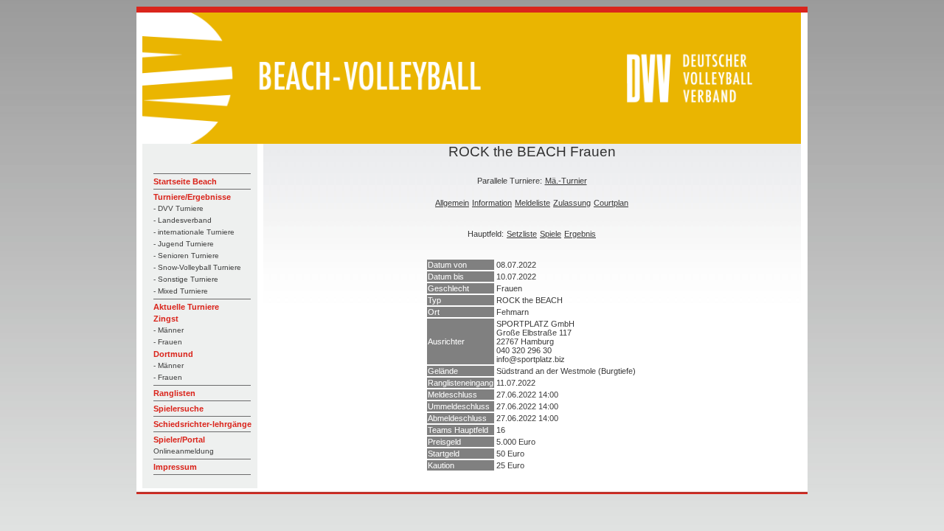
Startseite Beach (185, 181)
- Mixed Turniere (180, 291)
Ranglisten (174, 393)
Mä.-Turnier (566, 180)
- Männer (168, 330)
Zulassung (572, 202)
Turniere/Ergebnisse (192, 196)
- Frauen (167, 342)
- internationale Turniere (194, 232)
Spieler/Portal (179, 439)
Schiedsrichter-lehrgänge (202, 424)
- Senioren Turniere (186, 255)
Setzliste (522, 233)
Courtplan (611, 202)
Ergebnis (580, 233)
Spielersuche (178, 408)
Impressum (175, 466)
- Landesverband (182, 220)
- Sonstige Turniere (185, 279)
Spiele (550, 233)
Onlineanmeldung (183, 451)
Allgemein (452, 202)
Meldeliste (532, 202)
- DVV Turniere (178, 208)
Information (492, 202)
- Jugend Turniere (183, 244)
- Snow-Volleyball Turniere (197, 267)
